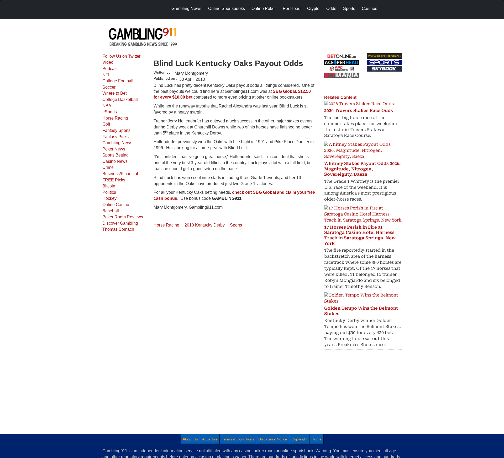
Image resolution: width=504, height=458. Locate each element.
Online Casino (115, 204)
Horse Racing (115, 118)
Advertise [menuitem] (210, 439)
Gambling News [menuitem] (186, 8)
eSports (109, 112)
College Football (117, 81)
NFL (106, 75)
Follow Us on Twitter (121, 56)
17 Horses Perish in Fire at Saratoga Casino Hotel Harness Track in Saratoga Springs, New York (360, 235)
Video (107, 62)
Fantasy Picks (115, 136)
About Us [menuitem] (190, 439)
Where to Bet (114, 93)
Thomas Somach (118, 229)
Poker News (113, 149)
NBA (106, 106)
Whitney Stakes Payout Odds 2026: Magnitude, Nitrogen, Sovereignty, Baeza (362, 169)
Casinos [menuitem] (369, 8)
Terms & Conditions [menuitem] (238, 439)
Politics (109, 192)
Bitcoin (108, 186)
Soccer (109, 87)
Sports (236, 225)
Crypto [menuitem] (313, 8)
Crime (108, 167)
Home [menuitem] (317, 439)
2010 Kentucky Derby (205, 225)
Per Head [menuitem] (292, 8)
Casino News (115, 161)
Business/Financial (120, 173)
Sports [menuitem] (349, 8)
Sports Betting (115, 155)
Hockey (109, 198)
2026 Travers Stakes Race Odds (358, 110)
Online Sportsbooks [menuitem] (226, 8)
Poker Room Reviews (122, 217)
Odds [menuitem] (331, 8)
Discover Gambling (120, 223)
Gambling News (117, 143)
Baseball (110, 211)
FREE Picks (113, 180)
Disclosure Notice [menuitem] (272, 439)
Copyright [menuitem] (299, 439)
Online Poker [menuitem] (263, 8)
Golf (106, 124)
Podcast (110, 68)
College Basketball (120, 99)
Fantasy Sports (116, 130)
